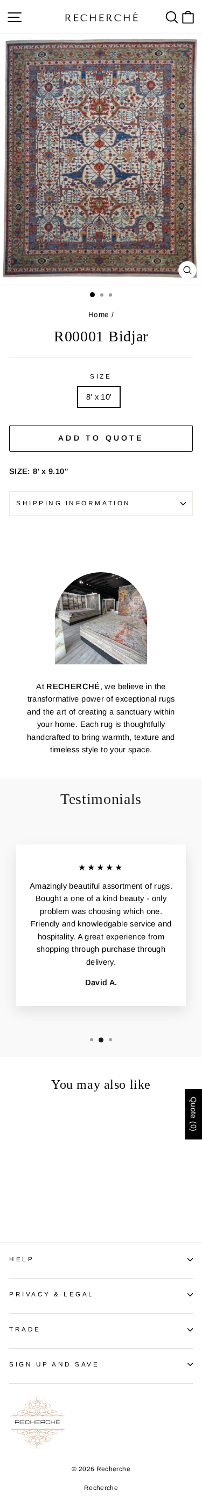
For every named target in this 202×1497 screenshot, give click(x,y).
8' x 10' (99, 397)
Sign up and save (54, 1364)
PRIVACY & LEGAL (51, 1293)
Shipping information (73, 502)
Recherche (101, 1488)
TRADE (25, 1329)
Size (101, 376)
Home (98, 315)
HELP (21, 1258)
